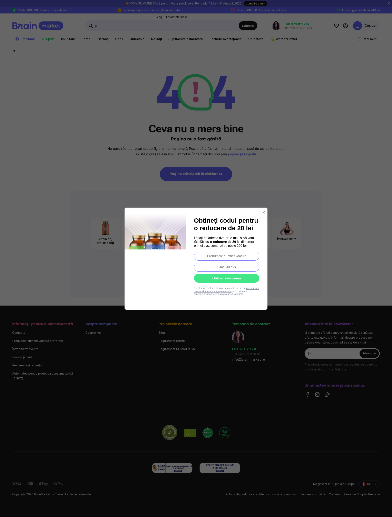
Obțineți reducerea (226, 278)
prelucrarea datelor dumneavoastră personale (226, 289)
